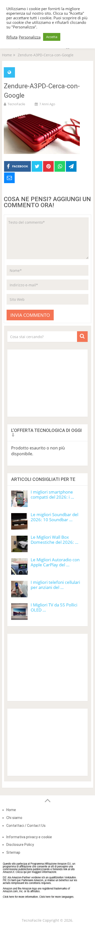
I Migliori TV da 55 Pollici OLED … (54, 607)
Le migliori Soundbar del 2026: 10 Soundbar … (54, 517)
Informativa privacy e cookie (29, 837)
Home (11, 810)
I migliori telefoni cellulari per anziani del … (55, 584)
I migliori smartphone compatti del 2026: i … (52, 494)
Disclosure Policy (20, 845)
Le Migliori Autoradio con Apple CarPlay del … (55, 562)
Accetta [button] (51, 36)
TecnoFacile (16, 104)
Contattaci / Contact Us (26, 826)
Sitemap (13, 852)
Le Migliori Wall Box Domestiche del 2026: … (54, 539)
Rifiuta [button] (11, 37)
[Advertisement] (47, 381)
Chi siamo (14, 818)
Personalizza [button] (30, 37)
